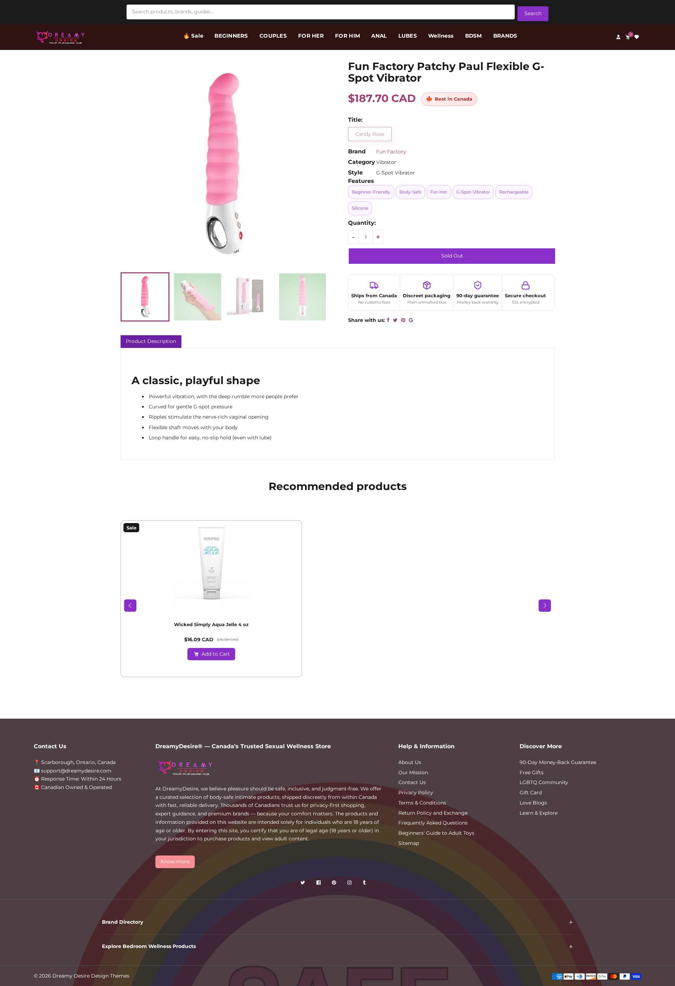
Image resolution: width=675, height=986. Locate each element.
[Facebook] (319, 883)
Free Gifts (532, 772)
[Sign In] (618, 37)
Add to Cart (215, 654)
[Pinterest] (335, 883)
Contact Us (412, 782)
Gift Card (531, 792)
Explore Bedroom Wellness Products (149, 946)
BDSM (473, 35)
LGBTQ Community (544, 782)
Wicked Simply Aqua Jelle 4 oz (211, 624)
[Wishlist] (636, 37)
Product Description (151, 341)
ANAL (379, 35)
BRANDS (505, 35)
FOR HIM (347, 35)
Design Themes (110, 976)
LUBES (407, 35)
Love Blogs (533, 803)
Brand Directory (122, 922)
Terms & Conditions (422, 803)
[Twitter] (304, 883)
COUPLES (273, 35)
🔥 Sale (193, 35)
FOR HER (311, 35)
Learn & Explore (539, 813)
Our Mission (413, 772)
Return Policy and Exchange (433, 813)
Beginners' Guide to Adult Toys (436, 833)
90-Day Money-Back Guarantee (558, 762)
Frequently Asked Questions (433, 823)
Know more (175, 861)
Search (533, 13)
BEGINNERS (231, 35)
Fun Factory (391, 151)
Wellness (441, 35)
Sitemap (408, 843)
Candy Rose (369, 134)
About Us (409, 762)
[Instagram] (350, 883)
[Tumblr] (365, 883)
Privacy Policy (415, 792)
